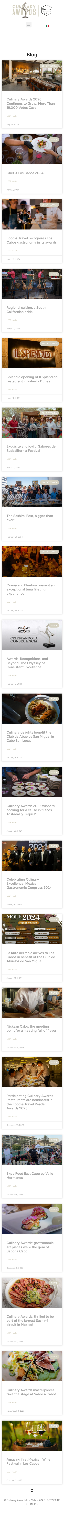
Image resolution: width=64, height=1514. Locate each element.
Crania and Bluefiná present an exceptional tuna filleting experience (31, 589)
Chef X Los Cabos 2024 (25, 173)
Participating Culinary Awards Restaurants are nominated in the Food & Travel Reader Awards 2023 (30, 1102)
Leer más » (12, 116)
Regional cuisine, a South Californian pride (26, 309)
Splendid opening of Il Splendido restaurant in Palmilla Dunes (32, 379)
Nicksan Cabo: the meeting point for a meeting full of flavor (31, 1028)
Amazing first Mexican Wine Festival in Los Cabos (28, 1461)
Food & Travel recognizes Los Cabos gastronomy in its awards (32, 240)
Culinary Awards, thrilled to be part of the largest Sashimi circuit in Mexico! (30, 1320)
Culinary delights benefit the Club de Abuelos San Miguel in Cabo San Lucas (30, 736)
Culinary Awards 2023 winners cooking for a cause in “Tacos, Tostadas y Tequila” (31, 810)
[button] (29, 24)
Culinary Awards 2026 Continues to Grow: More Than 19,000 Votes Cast (31, 103)
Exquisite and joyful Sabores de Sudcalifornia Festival (31, 448)
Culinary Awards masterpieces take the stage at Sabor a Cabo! (31, 1392)
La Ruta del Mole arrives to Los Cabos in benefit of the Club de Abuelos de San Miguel (31, 957)
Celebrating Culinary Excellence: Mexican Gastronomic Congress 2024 (29, 883)
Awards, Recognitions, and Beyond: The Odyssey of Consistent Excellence (27, 663)
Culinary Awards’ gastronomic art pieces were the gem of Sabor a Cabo (30, 1247)
